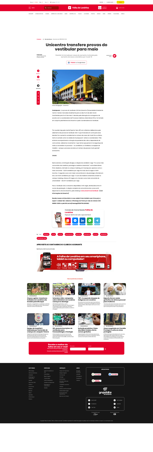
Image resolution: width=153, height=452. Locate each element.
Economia (31, 386)
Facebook (78, 378)
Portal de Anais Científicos (63, 393)
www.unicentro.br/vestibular (89, 191)
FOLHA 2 (80, 13)
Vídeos (30, 399)
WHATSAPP (31, 13)
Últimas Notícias (33, 373)
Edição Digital (63, 373)
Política (30, 388)
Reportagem (47, 376)
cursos (60, 234)
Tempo (61, 386)
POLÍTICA (93, 13)
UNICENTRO (104, 234)
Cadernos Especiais (49, 382)
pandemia (87, 234)
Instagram (79, 376)
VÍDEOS (122, 13)
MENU (33, 8)
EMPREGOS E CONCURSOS (56, 13)
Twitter (78, 380)
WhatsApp (31, 370)
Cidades (39, 39)
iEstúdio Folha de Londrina (64, 381)
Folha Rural (31, 397)
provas (95, 234)
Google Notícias (78, 371)
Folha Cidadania (48, 380)
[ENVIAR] (105, 349)
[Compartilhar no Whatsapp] (38, 102)
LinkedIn (78, 374)
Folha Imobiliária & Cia (48, 371)
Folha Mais (46, 374)
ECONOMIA (86, 13)
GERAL (104, 13)
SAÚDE (66, 13)
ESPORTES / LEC (73, 13)
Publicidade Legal (64, 390)
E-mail (89, 346)
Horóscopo (62, 379)
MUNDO (98, 13)
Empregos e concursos (32, 377)
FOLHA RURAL (116, 13)
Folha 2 (30, 384)
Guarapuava (69, 234)
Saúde (30, 380)
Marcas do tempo (64, 396)
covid (53, 234)
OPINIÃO (109, 13)
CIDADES (47, 13)
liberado (78, 234)
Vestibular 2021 (41, 238)
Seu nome (72, 346)
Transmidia (47, 378)
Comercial (62, 375)
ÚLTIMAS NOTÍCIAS (39, 13)
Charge (61, 377)
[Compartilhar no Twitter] (38, 99)
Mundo (30, 390)
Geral (30, 392)
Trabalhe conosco (64, 384)
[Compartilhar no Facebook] (38, 93)
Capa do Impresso (64, 370)
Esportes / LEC (32, 382)
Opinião (31, 395)
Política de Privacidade (65, 388)
